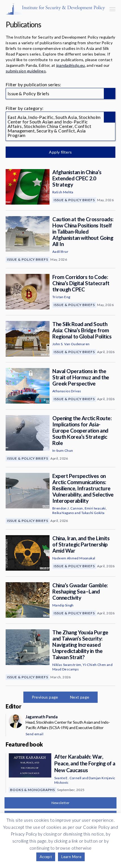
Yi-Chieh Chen (94, 665)
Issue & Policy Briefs (74, 200)
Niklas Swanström (66, 665)
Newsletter (60, 803)
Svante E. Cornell (68, 778)
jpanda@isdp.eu (70, 65)
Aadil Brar (60, 251)
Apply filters (60, 152)
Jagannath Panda (41, 716)
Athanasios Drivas (66, 391)
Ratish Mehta (62, 192)
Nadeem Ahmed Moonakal (73, 558)
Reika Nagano (63, 513)
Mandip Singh (63, 605)
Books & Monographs (32, 790)
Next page (79, 697)
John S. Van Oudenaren (70, 344)
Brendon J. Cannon (67, 508)
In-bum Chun (62, 450)
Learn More (71, 856)
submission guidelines (26, 70)
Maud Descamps (65, 669)
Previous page (45, 697)
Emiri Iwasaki (95, 508)
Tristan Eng (61, 297)
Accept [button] (46, 856)
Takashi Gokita (93, 513)
